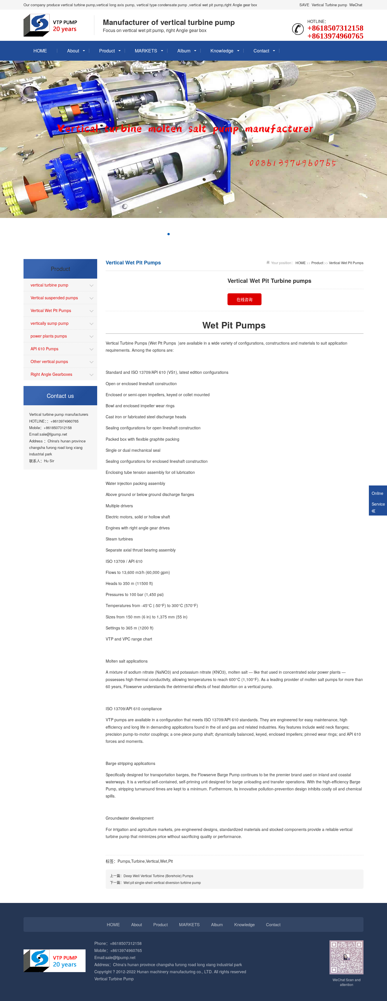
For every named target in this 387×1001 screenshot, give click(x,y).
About (73, 50)
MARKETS (146, 50)
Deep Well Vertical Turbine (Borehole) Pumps (158, 875)
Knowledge (221, 50)
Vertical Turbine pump (329, 4)
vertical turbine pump (49, 285)
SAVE (304, 4)
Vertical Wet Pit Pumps (51, 310)
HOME (40, 50)
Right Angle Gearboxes (51, 374)
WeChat (355, 4)
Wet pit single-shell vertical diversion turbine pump (162, 882)
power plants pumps (49, 336)
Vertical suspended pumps (54, 297)
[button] (141, 234)
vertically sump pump (50, 323)
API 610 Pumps (44, 348)
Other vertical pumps (49, 361)
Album (183, 50)
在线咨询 (244, 299)
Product (107, 50)
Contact (261, 50)
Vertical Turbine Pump (114, 978)
